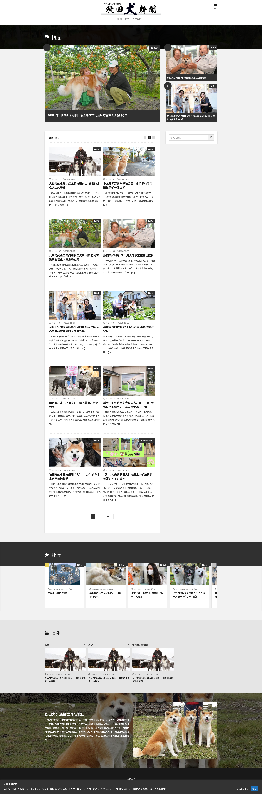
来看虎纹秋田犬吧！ (58, 593)
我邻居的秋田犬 (148, 440)
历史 (127, 19)
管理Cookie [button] (242, 789)
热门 (57, 137)
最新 (51, 137)
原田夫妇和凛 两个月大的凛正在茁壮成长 (186, 77)
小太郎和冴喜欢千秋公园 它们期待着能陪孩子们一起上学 (127, 185)
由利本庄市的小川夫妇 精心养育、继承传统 (73, 404)
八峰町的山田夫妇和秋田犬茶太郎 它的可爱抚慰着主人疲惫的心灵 (87, 115)
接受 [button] (254, 789)
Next (108, 516)
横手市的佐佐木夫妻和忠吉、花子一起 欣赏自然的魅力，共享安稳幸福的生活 (128, 404)
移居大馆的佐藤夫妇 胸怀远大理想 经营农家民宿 (128, 328)
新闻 (119, 19)
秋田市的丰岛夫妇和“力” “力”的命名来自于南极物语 (74, 476)
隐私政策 (131, 779)
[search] (211, 137)
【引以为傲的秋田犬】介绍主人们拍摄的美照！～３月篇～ (127, 476)
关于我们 (137, 19)
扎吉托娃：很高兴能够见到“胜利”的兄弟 (147, 595)
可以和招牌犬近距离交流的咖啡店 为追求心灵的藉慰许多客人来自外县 (191, 117)
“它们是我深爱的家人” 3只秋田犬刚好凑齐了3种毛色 (189, 595)
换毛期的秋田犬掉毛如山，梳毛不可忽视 (105, 595)
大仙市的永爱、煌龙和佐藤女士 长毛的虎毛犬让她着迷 (74, 185)
